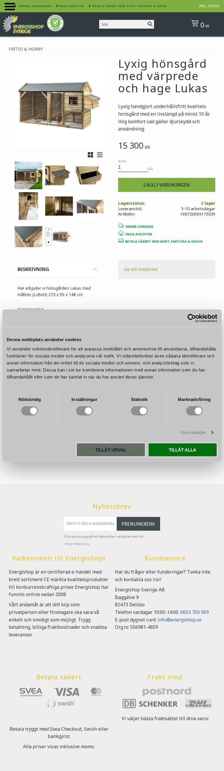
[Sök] (150, 24)
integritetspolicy (76, 543)
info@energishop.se (180, 620)
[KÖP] (166, 185)
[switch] (84, 411)
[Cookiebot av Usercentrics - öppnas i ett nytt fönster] (191, 318)
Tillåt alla (182, 449)
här (156, 579)
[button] (10, 6)
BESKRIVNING (33, 269)
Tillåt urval (110, 449)
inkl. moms (209, 6)
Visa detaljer (193, 432)
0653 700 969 (194, 612)
